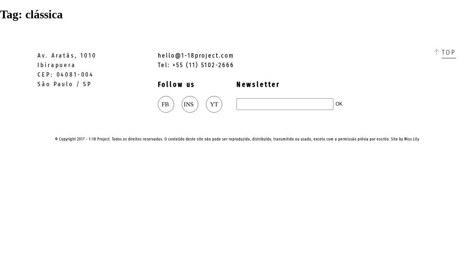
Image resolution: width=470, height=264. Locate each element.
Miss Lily (411, 139)
